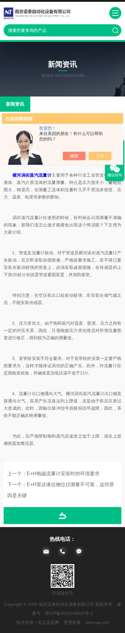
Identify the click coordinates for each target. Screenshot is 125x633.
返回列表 (62, 515)
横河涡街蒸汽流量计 (32, 175)
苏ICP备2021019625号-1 (69, 613)
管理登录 (72, 622)
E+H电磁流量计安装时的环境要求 (63, 473)
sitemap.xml (97, 622)
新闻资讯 (15, 104)
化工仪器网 (48, 622)
